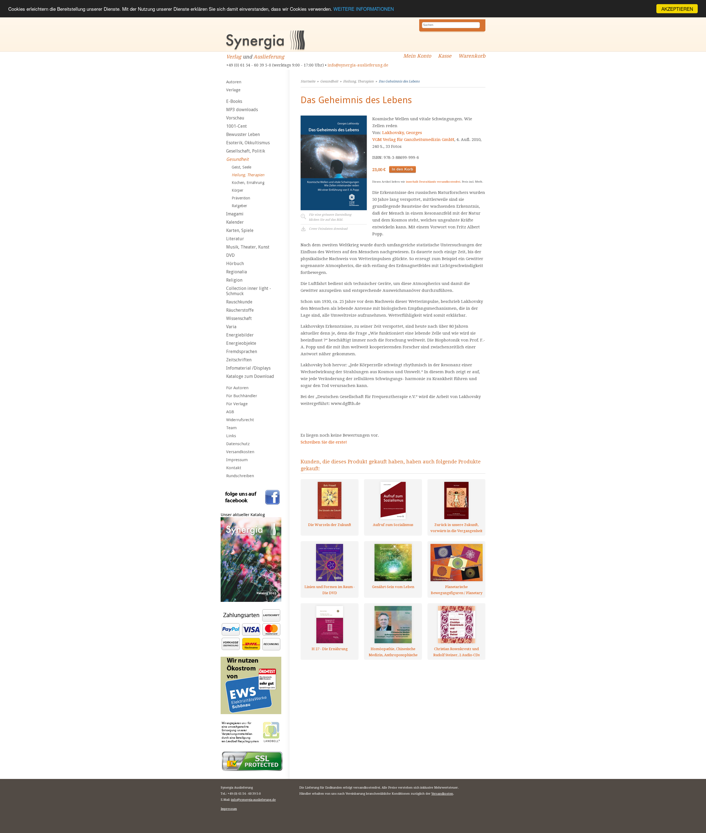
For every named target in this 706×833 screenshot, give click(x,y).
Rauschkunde (239, 302)
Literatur (235, 238)
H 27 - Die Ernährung (330, 649)
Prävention (241, 198)
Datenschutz (238, 443)
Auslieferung (268, 57)
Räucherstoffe (240, 310)
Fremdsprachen (241, 351)
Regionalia (236, 271)
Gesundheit (237, 159)
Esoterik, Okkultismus (248, 142)
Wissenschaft (239, 318)
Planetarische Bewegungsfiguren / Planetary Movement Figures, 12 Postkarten (456, 590)
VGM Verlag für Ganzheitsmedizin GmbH (413, 139)
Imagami (235, 214)
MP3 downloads (242, 109)
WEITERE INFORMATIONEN (363, 9)
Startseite (308, 81)
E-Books (234, 101)
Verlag (233, 57)
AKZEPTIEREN (677, 8)
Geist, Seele (241, 167)
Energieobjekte (241, 343)
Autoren (233, 81)
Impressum (237, 459)
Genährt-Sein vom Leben (393, 587)
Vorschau (235, 118)
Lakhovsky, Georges (402, 132)
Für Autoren (237, 387)
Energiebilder (240, 335)
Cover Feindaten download (328, 229)
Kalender (235, 222)
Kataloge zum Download (250, 376)
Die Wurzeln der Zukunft (329, 525)
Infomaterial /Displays (248, 368)
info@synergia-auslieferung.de (358, 65)
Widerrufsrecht (240, 419)
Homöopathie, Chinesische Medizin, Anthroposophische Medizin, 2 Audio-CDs (393, 652)
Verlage (233, 89)
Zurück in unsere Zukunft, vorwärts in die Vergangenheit (456, 528)
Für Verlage (237, 403)
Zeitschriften (239, 359)
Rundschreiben (240, 475)
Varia (231, 326)
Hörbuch (235, 263)
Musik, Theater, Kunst (247, 247)
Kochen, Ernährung (248, 182)
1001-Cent (236, 126)
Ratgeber (239, 206)
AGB (230, 411)
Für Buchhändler (241, 395)
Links (231, 435)
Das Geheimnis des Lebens (399, 81)
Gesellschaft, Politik (245, 151)
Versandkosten (240, 451)
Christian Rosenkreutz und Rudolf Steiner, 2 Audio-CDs (456, 652)
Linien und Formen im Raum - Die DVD (329, 590)
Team (231, 427)
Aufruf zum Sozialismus (393, 525)
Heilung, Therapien (248, 175)
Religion (234, 280)
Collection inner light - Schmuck (248, 291)
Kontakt (233, 467)
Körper (237, 190)
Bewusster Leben (243, 134)
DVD (230, 255)
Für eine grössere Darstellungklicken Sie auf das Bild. (330, 217)
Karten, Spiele (239, 230)
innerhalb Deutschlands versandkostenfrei (433, 181)
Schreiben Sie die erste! (324, 442)
